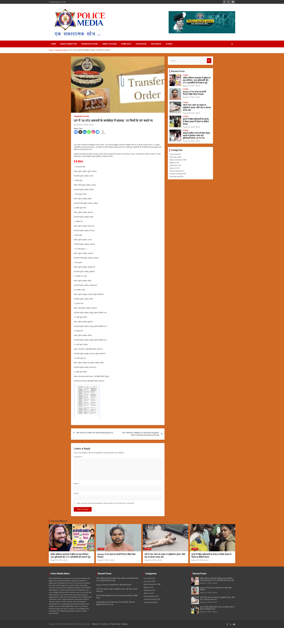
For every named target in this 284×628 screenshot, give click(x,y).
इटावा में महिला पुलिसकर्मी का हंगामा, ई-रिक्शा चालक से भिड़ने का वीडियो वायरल (196, 121)
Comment (78, 457)
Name (76, 484)
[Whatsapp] (89, 132)
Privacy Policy (115, 624)
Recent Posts (178, 71)
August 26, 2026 (188, 113)
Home (53, 44)
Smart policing (109, 44)
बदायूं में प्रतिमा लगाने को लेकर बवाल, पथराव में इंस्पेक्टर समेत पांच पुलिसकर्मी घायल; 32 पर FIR (196, 135)
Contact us (105, 624)
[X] (80, 132)
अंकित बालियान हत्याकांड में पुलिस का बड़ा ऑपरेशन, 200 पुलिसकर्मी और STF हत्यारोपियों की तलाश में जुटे (196, 80)
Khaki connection (68, 44)
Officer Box (141, 44)
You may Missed (58, 521)
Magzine (173, 163)
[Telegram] (98, 132)
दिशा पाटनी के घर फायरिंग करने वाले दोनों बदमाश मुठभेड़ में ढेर (95, 433)
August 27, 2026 (188, 86)
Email (76, 493)
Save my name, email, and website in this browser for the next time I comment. (105, 503)
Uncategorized (175, 177)
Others (169, 44)
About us (96, 624)
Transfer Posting (89, 44)
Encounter (156, 44)
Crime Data (126, 44)
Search (209, 60)
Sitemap (124, 624)
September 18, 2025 (81, 125)
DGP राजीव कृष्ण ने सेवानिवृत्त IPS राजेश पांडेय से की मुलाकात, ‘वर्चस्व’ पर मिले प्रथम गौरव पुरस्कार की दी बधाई (140, 434)
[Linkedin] (85, 132)
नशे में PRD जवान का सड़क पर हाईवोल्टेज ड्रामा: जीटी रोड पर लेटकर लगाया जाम (197, 107)
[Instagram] (93, 132)
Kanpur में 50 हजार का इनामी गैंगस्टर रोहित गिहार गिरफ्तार (194, 92)
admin (91, 125)
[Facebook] (76, 132)
